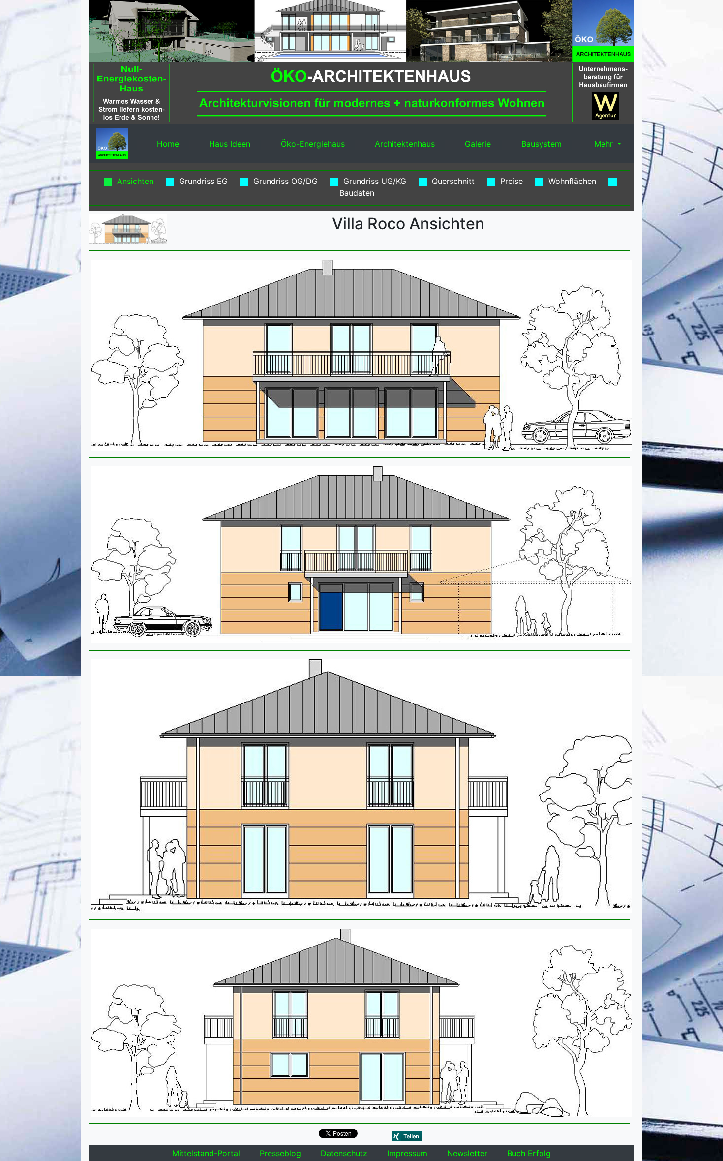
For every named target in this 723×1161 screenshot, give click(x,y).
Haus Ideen (229, 144)
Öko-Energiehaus (313, 144)
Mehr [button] (603, 144)
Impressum (407, 1153)
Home (168, 144)
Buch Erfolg (529, 1153)
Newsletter (467, 1153)
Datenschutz (344, 1153)
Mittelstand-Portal (206, 1153)
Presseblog (280, 1153)
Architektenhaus (405, 144)
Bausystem (541, 144)
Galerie (478, 144)
